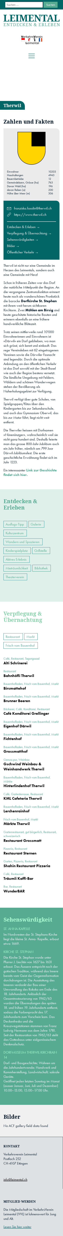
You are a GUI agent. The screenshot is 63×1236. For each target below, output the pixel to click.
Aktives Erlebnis (16, 559)
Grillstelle (40, 550)
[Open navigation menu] (31, 56)
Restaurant (13, 636)
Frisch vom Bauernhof (20, 645)
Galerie (36, 524)
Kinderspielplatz (17, 550)
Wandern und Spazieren (22, 542)
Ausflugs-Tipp (15, 524)
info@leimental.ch (15, 1179)
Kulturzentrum (15, 533)
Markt (30, 636)
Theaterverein (15, 577)
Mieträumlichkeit (17, 568)
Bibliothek (41, 568)
